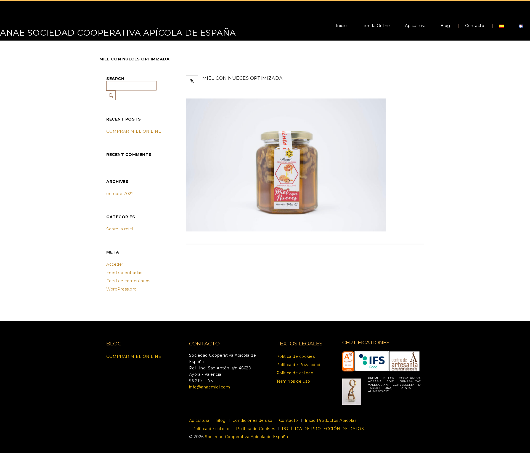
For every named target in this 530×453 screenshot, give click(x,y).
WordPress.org (121, 289)
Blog (445, 25)
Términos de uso (293, 381)
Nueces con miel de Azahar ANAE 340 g (329, 83)
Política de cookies (295, 356)
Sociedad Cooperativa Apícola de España (246, 436)
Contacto (474, 25)
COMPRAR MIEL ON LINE (133, 131)
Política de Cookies (255, 428)
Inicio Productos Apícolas (331, 420)
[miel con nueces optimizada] (286, 164)
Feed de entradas (124, 272)
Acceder (114, 264)
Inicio (341, 25)
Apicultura (415, 25)
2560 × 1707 (266, 83)
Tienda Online (376, 25)
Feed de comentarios (128, 280)
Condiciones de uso (252, 420)
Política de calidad (295, 373)
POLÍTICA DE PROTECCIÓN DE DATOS (323, 428)
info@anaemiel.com (209, 387)
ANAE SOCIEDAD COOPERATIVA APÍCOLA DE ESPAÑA (118, 33)
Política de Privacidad (298, 364)
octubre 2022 (120, 193)
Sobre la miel (119, 228)
